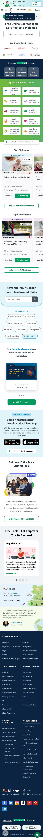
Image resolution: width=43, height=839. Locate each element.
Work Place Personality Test (12, 757)
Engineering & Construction (11, 646)
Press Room (6, 705)
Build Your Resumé (8, 728)
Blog (3, 701)
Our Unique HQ (7, 685)
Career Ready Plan (8, 736)
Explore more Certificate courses (22, 270)
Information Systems (15, 317)
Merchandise (27, 777)
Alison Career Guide (9, 732)
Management (34, 330)
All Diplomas (26, 681)
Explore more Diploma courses (21, 206)
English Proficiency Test (12, 762)
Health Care (31, 317)
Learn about (11, 601)
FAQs (29, 791)
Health (4, 655)
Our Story (5, 672)
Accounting (8, 330)
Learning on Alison (8, 697)
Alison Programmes (9, 713)
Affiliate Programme (29, 731)
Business (5, 642)
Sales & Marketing (28, 655)
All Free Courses (27, 685)
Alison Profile (27, 735)
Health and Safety (13, 336)
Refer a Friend (27, 758)
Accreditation (26, 672)
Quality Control (21, 330)
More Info (8, 196)
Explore (2, 10)
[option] (17, 178)
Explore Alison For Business (21, 519)
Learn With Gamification (30, 754)
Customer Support (34, 794)
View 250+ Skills (28, 336)
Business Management (15, 323)
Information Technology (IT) (11, 659)
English (4, 651)
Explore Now (11, 573)
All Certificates (27, 676)
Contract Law (31, 323)
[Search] (4, 8)
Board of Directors (8, 676)
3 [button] (23, 395)
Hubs (24, 697)
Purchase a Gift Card (29, 705)
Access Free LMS (28, 727)
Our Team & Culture (8, 681)
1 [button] (19, 395)
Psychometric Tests (9, 741)
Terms (17, 835)
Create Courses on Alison (31, 739)
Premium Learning (28, 701)
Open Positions (7, 689)
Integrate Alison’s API (30, 750)
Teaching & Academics (30, 659)
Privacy (12, 835)
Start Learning (22, 196)
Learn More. (21, 435)
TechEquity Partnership (30, 762)
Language (25, 642)
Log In (37, 10)
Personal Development (29, 651)
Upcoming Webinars (29, 773)
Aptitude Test (9, 745)
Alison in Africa (7, 709)
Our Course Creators (9, 693)
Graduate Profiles (28, 693)
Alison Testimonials (29, 689)
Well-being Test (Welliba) (10, 750)
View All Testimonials (21, 402)
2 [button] (21, 395)
